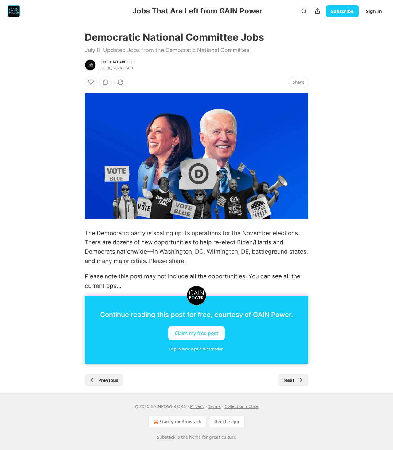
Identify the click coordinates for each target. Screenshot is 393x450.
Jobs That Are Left (117, 62)
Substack (166, 437)
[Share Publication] (317, 11)
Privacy (197, 406)
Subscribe (342, 11)
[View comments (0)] (105, 82)
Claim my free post (196, 333)
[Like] (91, 82)
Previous (108, 380)
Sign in (374, 11)
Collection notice (241, 406)
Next (289, 380)
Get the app (226, 422)
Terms (214, 406)
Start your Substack (180, 422)
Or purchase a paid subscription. (196, 349)
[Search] (304, 11)
